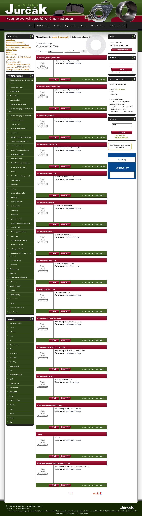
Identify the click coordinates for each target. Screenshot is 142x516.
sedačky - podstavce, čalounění (20, 223)
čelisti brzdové (15, 227)
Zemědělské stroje (15, 295)
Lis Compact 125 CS (16, 323)
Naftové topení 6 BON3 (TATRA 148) (51, 347)
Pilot (11, 370)
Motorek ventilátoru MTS (47, 144)
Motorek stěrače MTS (45, 202)
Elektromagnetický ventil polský (49, 405)
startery (13, 189)
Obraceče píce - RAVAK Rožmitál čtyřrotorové (18, 58)
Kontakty (57, 26)
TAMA (12, 396)
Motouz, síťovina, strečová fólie (17, 44)
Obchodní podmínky (98, 26)
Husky (11, 349)
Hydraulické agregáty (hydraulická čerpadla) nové (18, 48)
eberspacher (13, 511)
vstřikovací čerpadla (16, 120)
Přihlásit (122, 132)
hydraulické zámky (16, 159)
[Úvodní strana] (26, 9)
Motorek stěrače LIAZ (45, 231)
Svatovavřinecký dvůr (73, 513)
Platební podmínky (43, 26)
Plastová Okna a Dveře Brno (116, 511)
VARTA (12, 405)
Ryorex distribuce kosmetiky (48, 511)
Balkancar (13, 332)
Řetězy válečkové (15, 100)
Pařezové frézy (11, 54)
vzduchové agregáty (16, 245)
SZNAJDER (13, 392)
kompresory (14, 197)
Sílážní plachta (14, 388)
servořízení (14, 133)
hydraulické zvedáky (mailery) (20, 163)
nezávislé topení (23, 511)
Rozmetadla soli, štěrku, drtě (18, 277)
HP (11, 340)
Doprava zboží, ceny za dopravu (75, 26)
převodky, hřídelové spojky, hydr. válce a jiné (20, 254)
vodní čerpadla (15, 180)
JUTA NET (13, 358)
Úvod (30, 26)
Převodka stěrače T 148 (46, 289)
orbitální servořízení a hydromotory (21, 137)
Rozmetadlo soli (14, 383)
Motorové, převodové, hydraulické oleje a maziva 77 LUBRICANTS (18, 65)
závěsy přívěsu (15, 206)
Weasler (12, 413)
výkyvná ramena (15, 260)
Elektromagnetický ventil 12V (48, 57)
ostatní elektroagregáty (17, 193)
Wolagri (12, 418)
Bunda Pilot (13, 273)
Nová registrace (120, 135)
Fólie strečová (14, 299)
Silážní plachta (14, 312)
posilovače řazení (16, 219)
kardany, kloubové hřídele (18, 128)
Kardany (9, 52)
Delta (11, 336)
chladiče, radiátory (16, 202)
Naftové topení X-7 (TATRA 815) (49, 318)
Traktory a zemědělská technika (17, 69)
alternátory (14, 184)
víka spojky (14, 210)
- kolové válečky (15, 124)
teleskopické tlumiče (16, 249)
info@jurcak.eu (120, 89)
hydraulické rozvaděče (17, 154)
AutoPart (12, 327)
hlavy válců (14, 236)
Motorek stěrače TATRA (46, 260)
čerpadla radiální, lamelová (19, 240)
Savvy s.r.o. (31, 508)
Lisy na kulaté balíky (13, 62)
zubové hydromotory (16, 146)
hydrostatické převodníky (18, 167)
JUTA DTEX (14, 353)
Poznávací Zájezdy (84, 511)
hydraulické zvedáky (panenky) (20, 176)
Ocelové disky (14, 96)
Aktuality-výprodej (15, 286)
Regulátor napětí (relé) (45, 115)
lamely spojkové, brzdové (18, 232)
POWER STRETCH (16, 375)
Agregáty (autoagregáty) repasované (20, 116)
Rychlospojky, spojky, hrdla (18, 104)
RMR (11, 379)
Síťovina (12, 303)
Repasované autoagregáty (15, 42)
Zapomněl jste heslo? (121, 137)
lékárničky (13, 362)
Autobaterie (10, 39)
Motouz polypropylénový (17, 307)
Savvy (16, 508)
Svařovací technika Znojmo (68, 511)
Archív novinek (114, 176)
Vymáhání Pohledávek (98, 511)
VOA (11, 409)
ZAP (11, 422)
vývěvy (12, 171)
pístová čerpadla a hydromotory (20, 150)
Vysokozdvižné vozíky (16, 87)
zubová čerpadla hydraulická (19, 141)
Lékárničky (13, 282)
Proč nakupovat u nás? (117, 26)
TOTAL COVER (15, 400)
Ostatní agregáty (14, 366)
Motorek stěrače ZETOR (46, 173)
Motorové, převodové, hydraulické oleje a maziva (21, 81)
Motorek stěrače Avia (45, 376)
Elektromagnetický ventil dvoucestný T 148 (53, 463)
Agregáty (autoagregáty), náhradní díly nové (21, 110)
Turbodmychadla (14, 91)
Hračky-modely (14, 269)
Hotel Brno (84, 513)
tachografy (14, 214)
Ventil (39, 434)
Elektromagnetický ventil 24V (48, 86)
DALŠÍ (96, 493)
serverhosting (33, 511)
